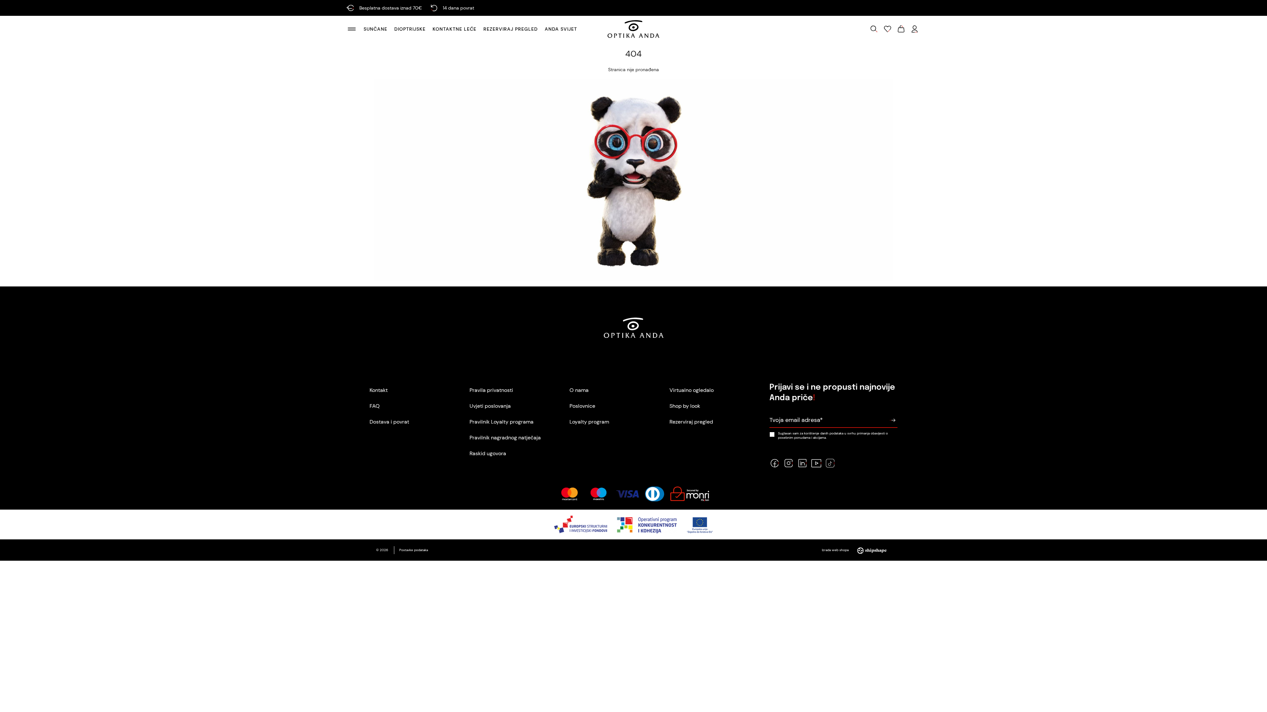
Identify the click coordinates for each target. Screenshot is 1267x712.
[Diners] (654, 494)
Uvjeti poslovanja (490, 405)
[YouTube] (816, 463)
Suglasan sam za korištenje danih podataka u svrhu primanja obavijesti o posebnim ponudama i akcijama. (833, 435)
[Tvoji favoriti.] (887, 29)
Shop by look (684, 405)
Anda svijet (561, 29)
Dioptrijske (410, 29)
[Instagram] (788, 463)
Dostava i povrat (389, 421)
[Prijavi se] (892, 420)
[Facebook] (774, 463)
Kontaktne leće (454, 29)
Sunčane (375, 29)
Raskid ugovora (488, 453)
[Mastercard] (569, 494)
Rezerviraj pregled (510, 29)
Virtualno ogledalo (691, 390)
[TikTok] (830, 463)
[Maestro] (598, 494)
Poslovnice (582, 405)
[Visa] (627, 494)
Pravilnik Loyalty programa (502, 421)
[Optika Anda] (633, 29)
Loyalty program (589, 421)
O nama (579, 390)
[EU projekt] (633, 524)
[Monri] (689, 494)
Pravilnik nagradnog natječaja (505, 437)
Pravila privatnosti (491, 390)
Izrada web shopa (836, 550)
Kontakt (379, 390)
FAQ (375, 405)
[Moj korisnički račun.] (915, 29)
